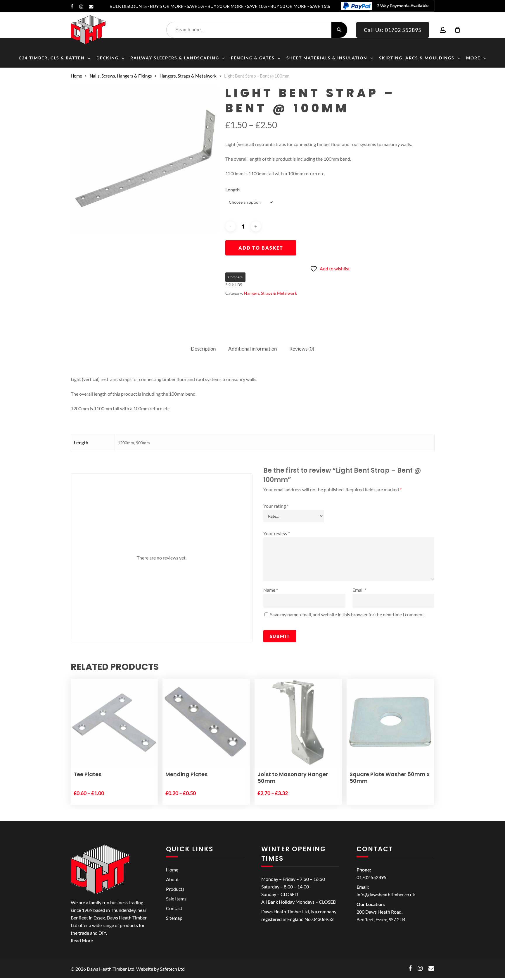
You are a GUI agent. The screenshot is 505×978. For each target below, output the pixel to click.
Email (359, 590)
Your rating (275, 506)
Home (76, 75)
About (172, 879)
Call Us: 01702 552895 (392, 30)
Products (175, 889)
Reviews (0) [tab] (301, 349)
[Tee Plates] (114, 722)
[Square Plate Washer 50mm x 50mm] (390, 722)
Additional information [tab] (252, 349)
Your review (276, 533)
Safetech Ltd (172, 969)
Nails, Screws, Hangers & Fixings (121, 75)
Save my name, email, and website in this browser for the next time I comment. (347, 614)
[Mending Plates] (206, 722)
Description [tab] (203, 349)
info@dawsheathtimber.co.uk (386, 894)
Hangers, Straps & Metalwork (188, 75)
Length (232, 189)
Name (270, 590)
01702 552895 (371, 877)
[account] (442, 30)
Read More (82, 940)
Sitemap (174, 918)
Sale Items (176, 898)
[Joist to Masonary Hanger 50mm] (298, 722)
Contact (174, 908)
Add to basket (260, 247)
